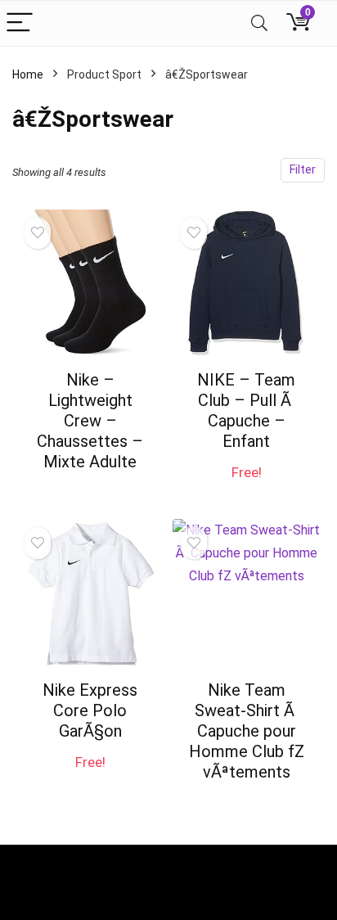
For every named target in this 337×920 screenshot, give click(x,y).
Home (27, 74)
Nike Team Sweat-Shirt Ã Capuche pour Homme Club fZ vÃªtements (246, 731)
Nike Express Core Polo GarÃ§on (90, 710)
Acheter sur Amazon (90, 484)
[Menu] (19, 23)
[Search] (259, 23)
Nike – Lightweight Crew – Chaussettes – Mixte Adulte (90, 420)
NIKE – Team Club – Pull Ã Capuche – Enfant (246, 410)
